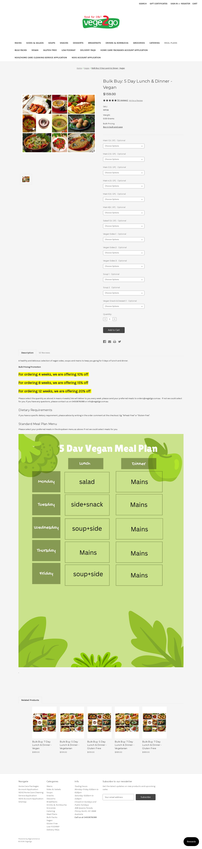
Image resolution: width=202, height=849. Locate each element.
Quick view (42, 720)
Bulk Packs (21, 50)
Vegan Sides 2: (115, 247)
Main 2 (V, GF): (114, 154)
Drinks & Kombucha (117, 43)
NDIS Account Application (86, 57)
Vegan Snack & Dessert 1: (120, 301)
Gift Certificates (158, 3)
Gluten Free (50, 50)
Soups (51, 43)
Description (27, 352)
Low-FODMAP (68, 50)
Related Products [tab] (30, 700)
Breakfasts (94, 43)
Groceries (139, 43)
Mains (18, 43)
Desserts (78, 43)
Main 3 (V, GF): (114, 167)
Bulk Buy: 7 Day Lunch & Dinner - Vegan (42, 745)
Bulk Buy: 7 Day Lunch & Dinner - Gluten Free (152, 745)
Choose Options (44, 725)
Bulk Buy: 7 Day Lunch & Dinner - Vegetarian (124, 745)
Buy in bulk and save (113, 127)
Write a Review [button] (136, 100)
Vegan (34, 50)
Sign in (174, 3)
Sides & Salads (35, 43)
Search (143, 3)
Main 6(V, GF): (114, 207)
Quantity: (107, 314)
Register (185, 3)
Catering (155, 43)
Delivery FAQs (88, 50)
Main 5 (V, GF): (114, 194)
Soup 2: (111, 287)
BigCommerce (34, 839)
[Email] (109, 342)
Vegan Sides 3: (115, 260)
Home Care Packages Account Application (124, 50)
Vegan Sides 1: (114, 234)
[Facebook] (104, 342)
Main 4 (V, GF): (114, 180)
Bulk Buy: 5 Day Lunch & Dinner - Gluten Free (97, 745)
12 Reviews (44, 352)
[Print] (114, 342)
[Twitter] (119, 342)
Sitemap (22, 802)
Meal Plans (170, 43)
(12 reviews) (122, 100)
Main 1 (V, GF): (114, 140)
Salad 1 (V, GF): (114, 220)
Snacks (64, 43)
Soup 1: (111, 274)
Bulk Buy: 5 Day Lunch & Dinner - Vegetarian (69, 745)
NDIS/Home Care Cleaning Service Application (41, 57)
